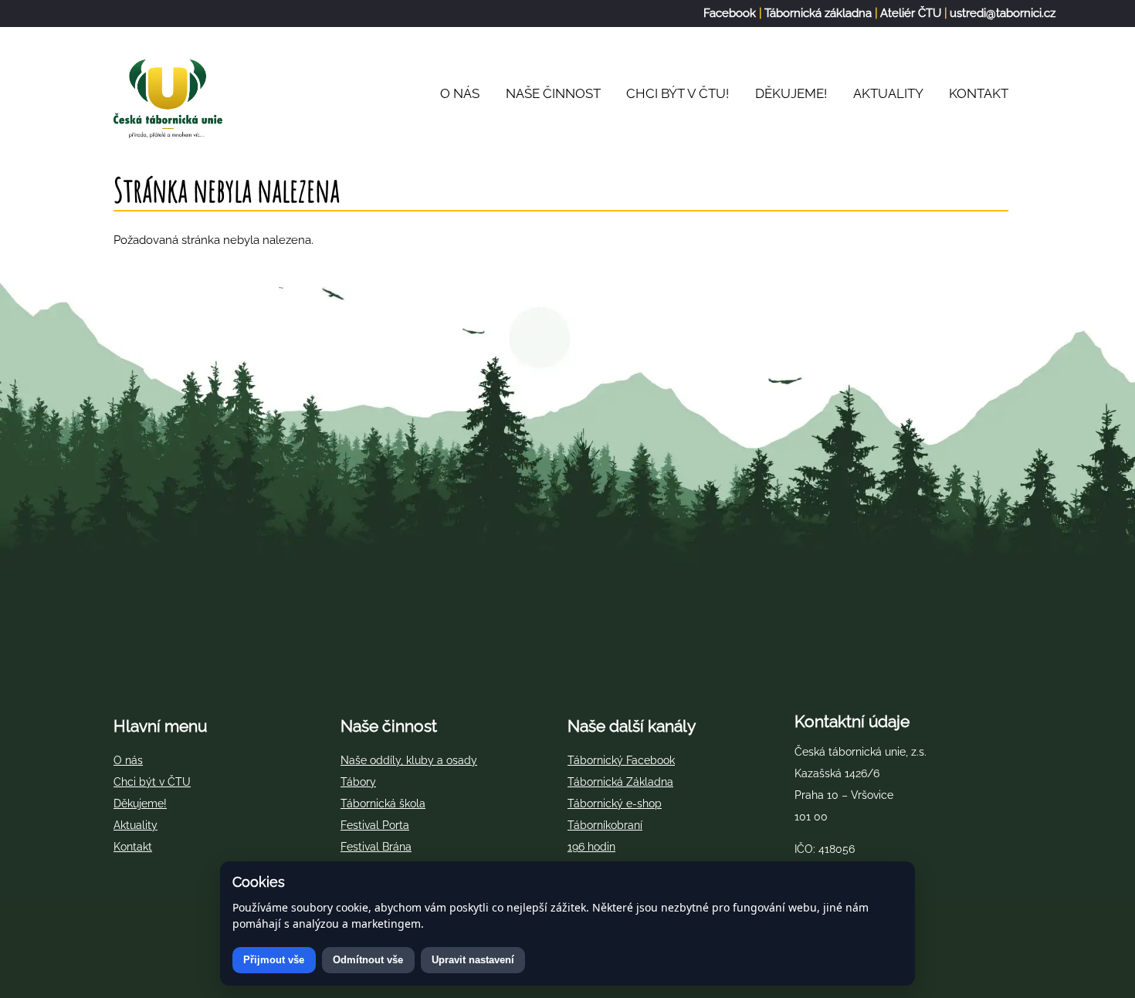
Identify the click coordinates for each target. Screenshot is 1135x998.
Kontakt (978, 93)
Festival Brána (376, 847)
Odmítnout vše (368, 960)
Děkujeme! (791, 93)
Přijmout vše (273, 960)
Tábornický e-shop (615, 803)
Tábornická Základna (620, 782)
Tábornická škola (382, 803)
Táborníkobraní (605, 825)
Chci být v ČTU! (677, 93)
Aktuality (888, 93)
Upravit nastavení (473, 960)
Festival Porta (374, 825)
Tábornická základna (818, 13)
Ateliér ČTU (910, 13)
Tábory (358, 782)
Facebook (729, 13)
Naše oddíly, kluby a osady (408, 760)
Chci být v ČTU (152, 782)
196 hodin (591, 847)
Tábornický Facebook (621, 760)
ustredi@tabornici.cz (1002, 13)
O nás (128, 760)
